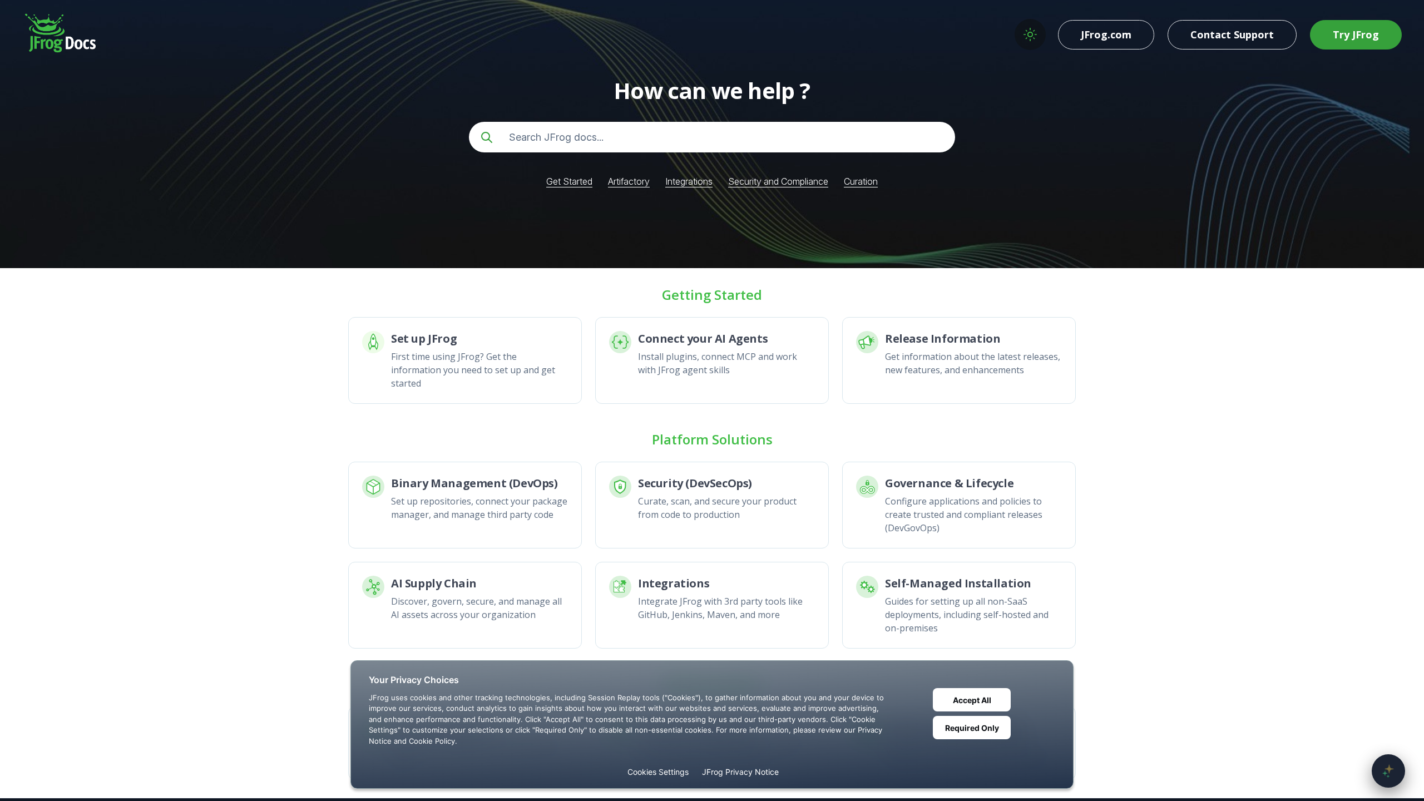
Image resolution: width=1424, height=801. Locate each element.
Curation (861, 181)
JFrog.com (1106, 34)
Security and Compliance (778, 181)
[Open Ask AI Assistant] (1388, 771)
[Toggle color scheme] (1030, 34)
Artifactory (629, 181)
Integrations (689, 181)
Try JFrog (1356, 34)
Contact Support (1232, 34)
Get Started (569, 181)
